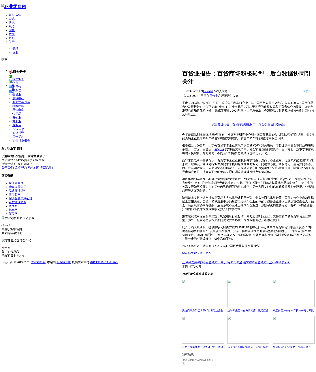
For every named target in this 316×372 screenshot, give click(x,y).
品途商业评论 (17, 190)
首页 (15, 14)
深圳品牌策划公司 (20, 198)
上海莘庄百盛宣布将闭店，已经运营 (247, 310)
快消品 (16, 113)
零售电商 (18, 109)
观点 (12, 26)
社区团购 (18, 106)
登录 (15, 48)
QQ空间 (13, 81)
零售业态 (18, 79)
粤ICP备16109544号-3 (104, 262)
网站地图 (33, 167)
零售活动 (18, 136)
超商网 (13, 206)
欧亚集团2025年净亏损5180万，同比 (293, 310)
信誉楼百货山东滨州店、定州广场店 (247, 347)
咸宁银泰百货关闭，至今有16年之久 (266, 262)
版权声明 (20, 167)
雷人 (197, 253)
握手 (191, 253)
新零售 (16, 86)
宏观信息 (18, 129)
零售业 (213, 95)
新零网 (13, 213)
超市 (15, 82)
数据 (12, 34)
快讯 (12, 22)
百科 (12, 38)
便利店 (218, 149)
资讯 (12, 18)
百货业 (16, 94)
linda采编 (208, 91)
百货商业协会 (17, 202)
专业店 (16, 125)
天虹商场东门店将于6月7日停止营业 (202, 310)
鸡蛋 (208, 253)
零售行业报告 (21, 140)
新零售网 (14, 194)
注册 (15, 52)
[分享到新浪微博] (10, 71)
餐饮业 (16, 117)
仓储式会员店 (21, 102)
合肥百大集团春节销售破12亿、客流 (202, 347)
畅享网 (13, 209)
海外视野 (18, 132)
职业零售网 (16, 183)
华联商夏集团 (17, 186)
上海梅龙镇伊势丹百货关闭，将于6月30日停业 (212, 262)
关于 (12, 41)
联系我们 (47, 167)
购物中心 (18, 98)
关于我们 (7, 167)
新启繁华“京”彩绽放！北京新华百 (292, 347)
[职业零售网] (13, 6)
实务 (12, 30)
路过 (203, 253)
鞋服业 (16, 121)
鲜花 (185, 253)
